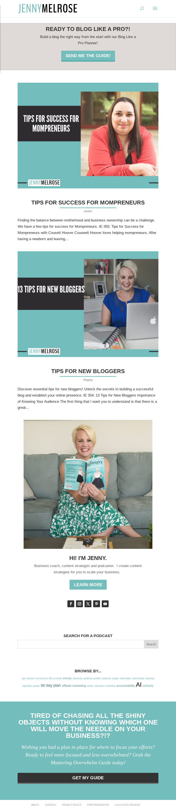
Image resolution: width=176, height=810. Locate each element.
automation (125, 678)
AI (139, 684)
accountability (125, 685)
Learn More (88, 584)
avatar (115, 678)
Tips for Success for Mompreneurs (88, 202)
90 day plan (51, 685)
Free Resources (98, 805)
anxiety (67, 678)
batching (149, 678)
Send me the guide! (88, 55)
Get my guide (88, 777)
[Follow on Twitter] (88, 603)
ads (24, 678)
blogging (88, 379)
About (35, 805)
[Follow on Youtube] (105, 603)
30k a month (55, 678)
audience (106, 678)
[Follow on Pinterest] (96, 603)
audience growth (92, 678)
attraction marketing (105, 686)
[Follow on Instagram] (79, 603)
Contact (50, 805)
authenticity (138, 678)
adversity (77, 678)
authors (31, 678)
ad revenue (42, 678)
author (90, 686)
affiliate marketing (74, 685)
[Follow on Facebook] (70, 603)
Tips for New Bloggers (88, 371)
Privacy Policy (71, 805)
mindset (88, 211)
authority (148, 685)
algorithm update (31, 686)
